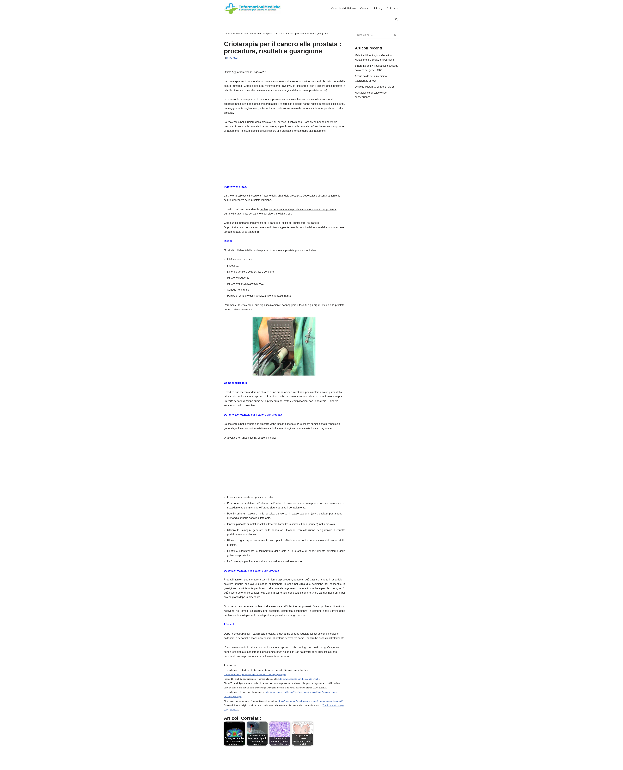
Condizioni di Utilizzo (343, 8)
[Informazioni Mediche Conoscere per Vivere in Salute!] (252, 8)
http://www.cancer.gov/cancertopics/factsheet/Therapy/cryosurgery (255, 674)
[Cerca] (396, 19)
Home (227, 33)
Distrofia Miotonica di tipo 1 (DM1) (374, 86)
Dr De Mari (232, 58)
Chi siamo (392, 8)
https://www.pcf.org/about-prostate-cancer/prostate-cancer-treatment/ (310, 701)
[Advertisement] (284, 160)
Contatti (364, 8)
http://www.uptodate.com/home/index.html (298, 679)
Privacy (378, 8)
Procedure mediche (243, 33)
